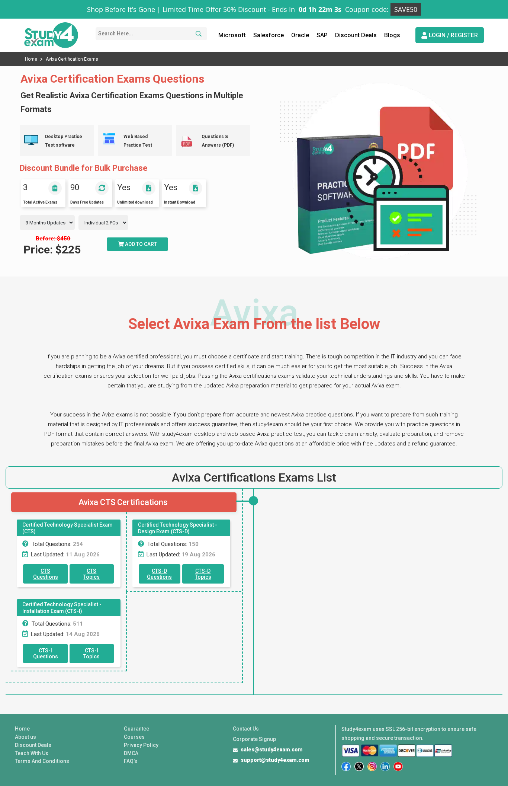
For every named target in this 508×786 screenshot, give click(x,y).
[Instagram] (372, 766)
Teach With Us (31, 753)
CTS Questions (45, 574)
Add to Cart (140, 244)
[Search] (197, 33)
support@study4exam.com (275, 760)
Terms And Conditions (42, 761)
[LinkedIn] (385, 766)
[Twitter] (359, 766)
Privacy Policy (141, 745)
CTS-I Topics (91, 653)
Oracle (300, 35)
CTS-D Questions (159, 574)
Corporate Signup (254, 739)
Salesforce (268, 35)
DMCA (131, 753)
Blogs (392, 35)
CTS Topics (91, 574)
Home (31, 59)
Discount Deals (356, 35)
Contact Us (246, 729)
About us (25, 737)
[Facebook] (346, 766)
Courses (134, 737)
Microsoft (232, 35)
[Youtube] (398, 766)
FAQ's (130, 761)
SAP (322, 35)
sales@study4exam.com (272, 750)
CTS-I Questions (45, 653)
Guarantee (136, 729)
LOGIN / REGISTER (452, 35)
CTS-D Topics (203, 574)
